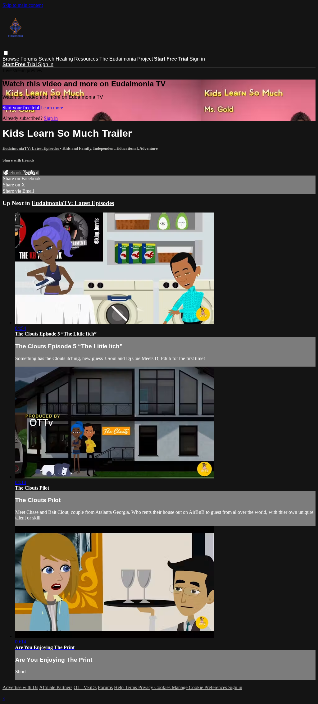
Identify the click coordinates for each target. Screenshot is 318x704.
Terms (131, 687)
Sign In (45, 64)
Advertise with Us (20, 687)
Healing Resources (77, 59)
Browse (11, 59)
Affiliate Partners (55, 687)
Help (119, 687)
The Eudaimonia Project (126, 59)
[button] (6, 53)
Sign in (197, 59)
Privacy (146, 687)
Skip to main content (22, 5)
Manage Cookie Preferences (200, 687)
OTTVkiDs (85, 687)
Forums (29, 59)
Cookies (163, 687)
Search (47, 59)
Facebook (12, 172)
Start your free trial (21, 107)
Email (33, 172)
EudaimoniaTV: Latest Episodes (31, 148)
